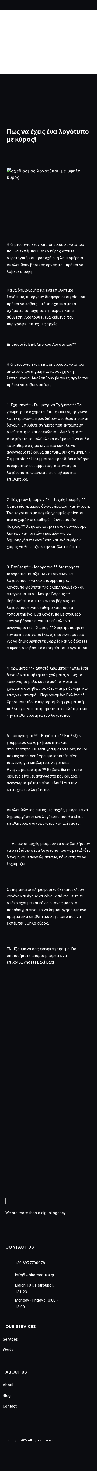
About (8, 1385)
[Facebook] (9, 104)
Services (10, 1339)
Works (8, 1350)
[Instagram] (19, 104)
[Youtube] (28, 104)
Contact (10, 1406)
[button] (92, 6)
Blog (7, 1395)
